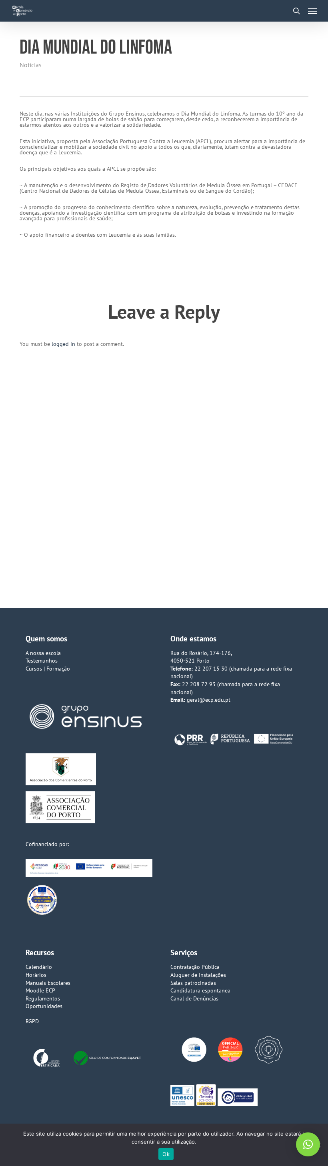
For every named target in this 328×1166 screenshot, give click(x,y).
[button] (312, 11)
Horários (36, 974)
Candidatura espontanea (200, 990)
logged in (63, 343)
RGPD (32, 1021)
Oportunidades (44, 1006)
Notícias (31, 65)
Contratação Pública (195, 966)
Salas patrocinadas (193, 982)
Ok (166, 1154)
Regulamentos (43, 998)
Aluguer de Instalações (198, 974)
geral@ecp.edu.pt (208, 699)
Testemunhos (42, 660)
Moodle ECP (40, 990)
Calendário (39, 966)
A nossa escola (43, 653)
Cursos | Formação (48, 668)
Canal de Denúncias (194, 998)
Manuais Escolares (48, 982)
